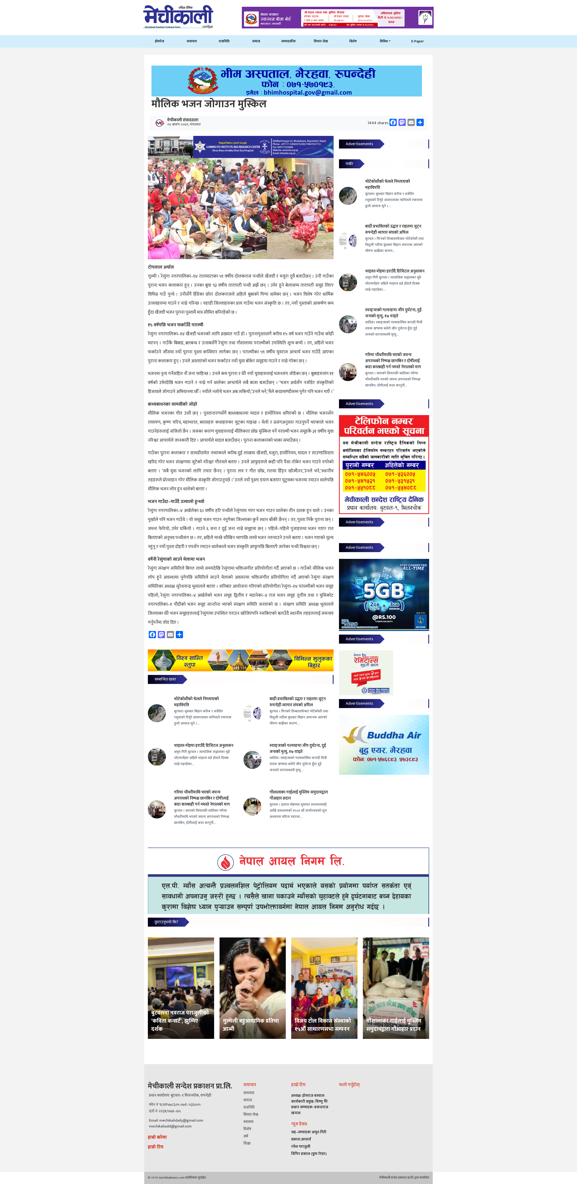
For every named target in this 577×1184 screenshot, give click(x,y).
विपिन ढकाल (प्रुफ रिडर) (309, 1154)
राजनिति (224, 41)
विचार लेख (321, 41)
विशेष (353, 41)
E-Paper (417, 41)
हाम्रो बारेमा (157, 1137)
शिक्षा (247, 1143)
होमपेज (159, 41)
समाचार (192, 41)
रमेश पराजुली (300, 1146)
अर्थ (245, 1136)
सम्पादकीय (288, 41)
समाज (256, 41)
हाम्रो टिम (155, 1147)
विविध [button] (384, 41)
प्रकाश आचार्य (301, 1139)
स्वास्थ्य (248, 1122)
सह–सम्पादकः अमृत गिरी (308, 1132)
